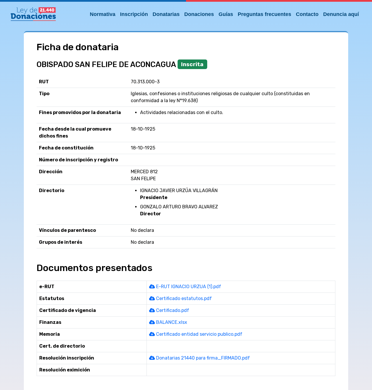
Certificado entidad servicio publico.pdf (198, 334)
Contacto (307, 14)
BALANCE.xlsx (171, 322)
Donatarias (166, 14)
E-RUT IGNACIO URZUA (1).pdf (188, 286)
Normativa (102, 14)
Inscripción (134, 14)
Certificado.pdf (172, 310)
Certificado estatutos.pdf (183, 298)
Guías (226, 14)
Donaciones (199, 14)
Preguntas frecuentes (264, 14)
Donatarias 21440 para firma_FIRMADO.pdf (202, 358)
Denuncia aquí (341, 14)
